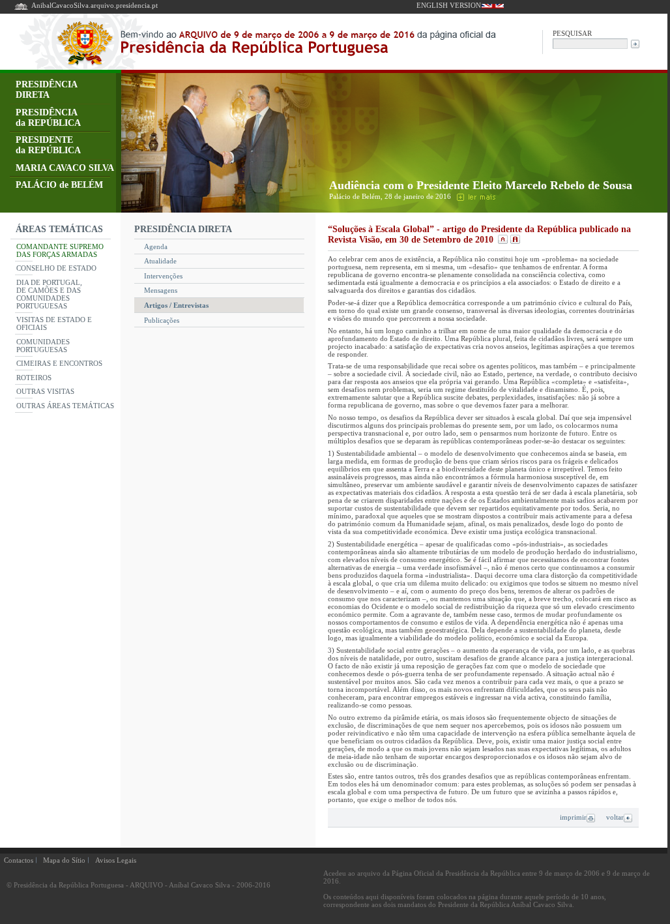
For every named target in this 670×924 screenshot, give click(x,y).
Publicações (161, 320)
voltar (615, 817)
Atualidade (160, 261)
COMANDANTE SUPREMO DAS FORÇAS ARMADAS (60, 250)
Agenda (156, 246)
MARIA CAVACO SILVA (65, 168)
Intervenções (163, 276)
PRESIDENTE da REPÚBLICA (48, 145)
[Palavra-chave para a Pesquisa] (590, 42)
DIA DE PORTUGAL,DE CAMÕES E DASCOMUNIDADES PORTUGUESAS (49, 294)
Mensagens (160, 290)
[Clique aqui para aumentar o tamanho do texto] (513, 240)
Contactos (18, 860)
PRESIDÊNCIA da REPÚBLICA (48, 118)
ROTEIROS (33, 377)
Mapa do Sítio (64, 860)
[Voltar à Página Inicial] (21, 8)
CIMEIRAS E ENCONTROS (59, 363)
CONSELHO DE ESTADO (56, 268)
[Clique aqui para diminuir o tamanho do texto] (502, 240)
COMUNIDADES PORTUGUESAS (43, 345)
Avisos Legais (115, 860)
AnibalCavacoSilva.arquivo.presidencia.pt (94, 5)
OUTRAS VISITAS (45, 391)
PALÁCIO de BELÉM (59, 185)
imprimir (573, 817)
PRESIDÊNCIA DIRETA (47, 90)
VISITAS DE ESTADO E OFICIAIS (54, 323)
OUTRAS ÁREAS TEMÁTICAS (65, 406)
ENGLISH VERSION (448, 5)
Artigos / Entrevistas (176, 305)
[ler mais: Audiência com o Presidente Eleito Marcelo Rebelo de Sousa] (475, 196)
